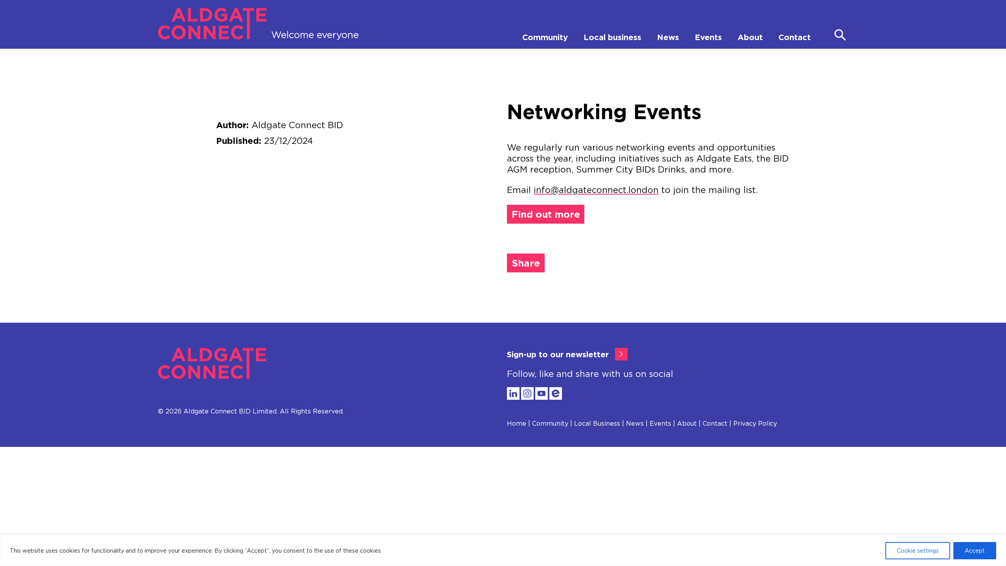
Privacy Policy (755, 423)
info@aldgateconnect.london (596, 189)
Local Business (597, 423)
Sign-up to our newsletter (558, 354)
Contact (794, 37)
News (668, 37)
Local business (612, 37)
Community (545, 37)
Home (516, 423)
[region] (503, 550)
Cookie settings (918, 550)
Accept (975, 550)
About (750, 37)
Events (708, 37)
